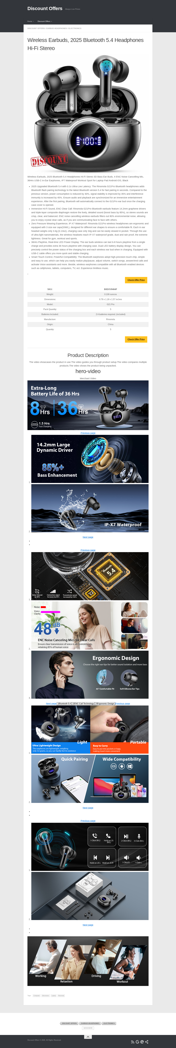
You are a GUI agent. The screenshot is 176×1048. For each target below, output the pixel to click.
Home (29, 21)
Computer (36, 995)
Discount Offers (44, 8)
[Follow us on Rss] (133, 1042)
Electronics (74, 28)
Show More (88, 1028)
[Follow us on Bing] (142, 1042)
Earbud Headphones (56, 28)
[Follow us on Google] (137, 1042)
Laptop (54, 995)
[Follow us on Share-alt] (147, 1042)
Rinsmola (61, 995)
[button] (88, 433)
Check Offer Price (136, 280)
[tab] (64, 703)
